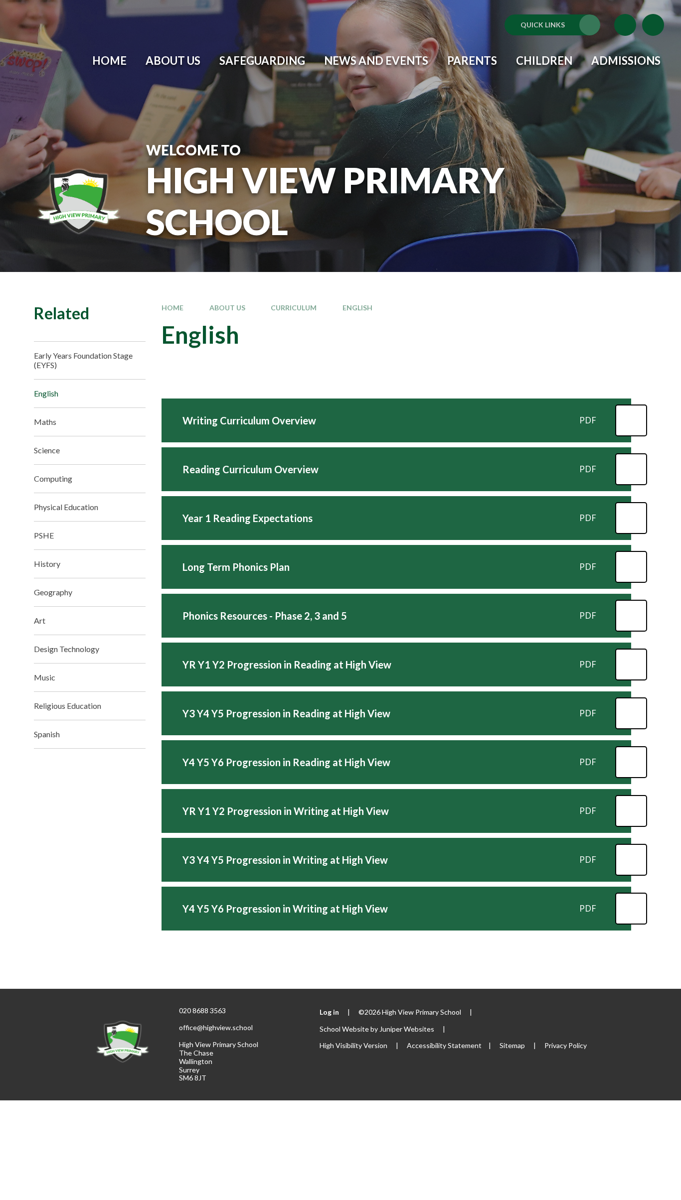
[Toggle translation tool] (625, 25)
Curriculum (294, 307)
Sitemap (512, 1045)
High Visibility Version (353, 1045)
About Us (227, 307)
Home (172, 307)
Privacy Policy (565, 1045)
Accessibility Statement (444, 1045)
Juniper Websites (406, 1029)
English (357, 307)
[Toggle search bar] (653, 25)
